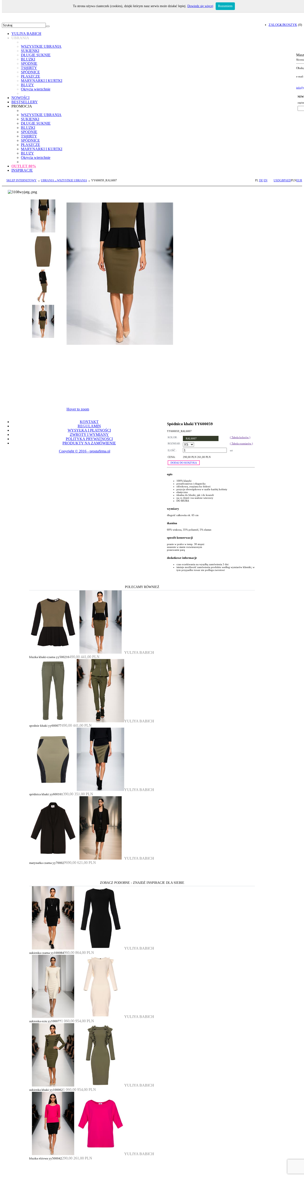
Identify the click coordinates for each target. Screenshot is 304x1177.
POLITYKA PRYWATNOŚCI (89, 439)
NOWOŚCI (20, 98)
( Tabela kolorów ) (240, 437)
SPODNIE (29, 63)
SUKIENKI (30, 51)
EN (265, 180)
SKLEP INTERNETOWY (21, 180)
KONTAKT (89, 422)
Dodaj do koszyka (184, 462)
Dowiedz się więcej (200, 6)
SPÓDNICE (30, 72)
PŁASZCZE (30, 76)
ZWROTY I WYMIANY (89, 435)
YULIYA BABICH (26, 34)
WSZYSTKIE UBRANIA (41, 46)
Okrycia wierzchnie (35, 89)
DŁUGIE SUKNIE (36, 55)
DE (261, 180)
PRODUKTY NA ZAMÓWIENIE (89, 443)
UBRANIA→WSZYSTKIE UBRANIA (64, 180)
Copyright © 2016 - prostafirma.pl (84, 451)
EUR (299, 180)
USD (277, 180)
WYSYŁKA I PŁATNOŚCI (89, 430)
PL (256, 180)
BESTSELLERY (24, 102)
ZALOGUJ (276, 25)
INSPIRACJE (22, 170)
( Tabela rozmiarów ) (241, 443)
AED (288, 180)
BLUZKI (28, 59)
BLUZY (27, 85)
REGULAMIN (89, 426)
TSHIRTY (29, 68)
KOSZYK (290, 25)
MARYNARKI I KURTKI (41, 81)
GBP (282, 180)
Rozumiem (225, 6)
